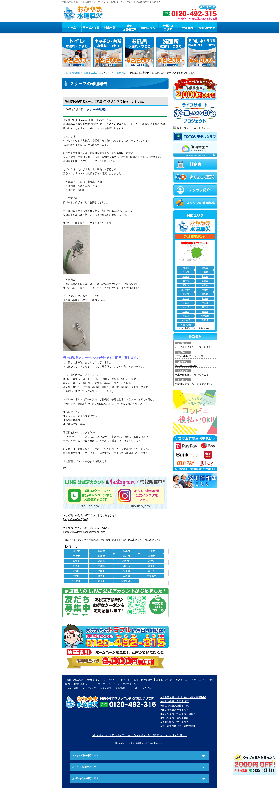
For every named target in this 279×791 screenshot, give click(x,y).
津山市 (126, 551)
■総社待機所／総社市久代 (174, 705)
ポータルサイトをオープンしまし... (194, 347)
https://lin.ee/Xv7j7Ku (75, 519)
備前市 (101, 561)
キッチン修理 (89, 688)
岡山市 (76, 551)
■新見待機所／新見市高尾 (174, 717)
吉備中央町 (126, 580)
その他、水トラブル (141, 688)
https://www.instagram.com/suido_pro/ (84, 531)
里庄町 (101, 571)
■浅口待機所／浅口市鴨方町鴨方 (178, 713)
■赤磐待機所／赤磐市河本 (174, 709)
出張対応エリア (168, 27)
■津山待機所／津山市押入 (174, 722)
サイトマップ (98, 684)
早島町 (76, 571)
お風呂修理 (105, 688)
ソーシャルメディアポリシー (123, 684)
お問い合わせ (207, 27)
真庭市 (76, 566)
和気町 (151, 566)
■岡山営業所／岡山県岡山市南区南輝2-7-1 (183, 697)
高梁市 (151, 556)
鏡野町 (76, 576)
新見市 (76, 561)
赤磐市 (151, 561)
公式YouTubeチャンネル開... (190, 356)
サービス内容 (91, 27)
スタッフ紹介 (198, 680)
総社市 (126, 556)
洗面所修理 (121, 688)
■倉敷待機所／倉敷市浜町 (174, 701)
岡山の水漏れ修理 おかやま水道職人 (83, 72)
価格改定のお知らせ (186, 365)
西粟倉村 (151, 576)
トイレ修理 (72, 688)
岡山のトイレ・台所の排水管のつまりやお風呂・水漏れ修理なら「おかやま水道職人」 (139, 735)
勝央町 (101, 576)
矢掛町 (126, 571)
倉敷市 (101, 551)
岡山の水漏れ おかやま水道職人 (83, 680)
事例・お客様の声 (129, 27)
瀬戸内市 (126, 561)
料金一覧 (110, 27)
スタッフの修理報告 (117, 72)
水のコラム (149, 27)
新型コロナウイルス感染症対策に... (194, 383)
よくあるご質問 (164, 680)
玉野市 (151, 551)
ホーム (71, 27)
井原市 (101, 556)
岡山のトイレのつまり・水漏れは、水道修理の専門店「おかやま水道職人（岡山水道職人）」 (113, 539)
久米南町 (76, 580)
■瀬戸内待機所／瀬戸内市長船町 (178, 726)
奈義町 (126, 576)
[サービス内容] (85, 27)
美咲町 (101, 580)
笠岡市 (76, 556)
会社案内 (187, 27)
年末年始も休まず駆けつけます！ (193, 374)
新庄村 (151, 571)
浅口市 (126, 566)
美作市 (101, 566)
